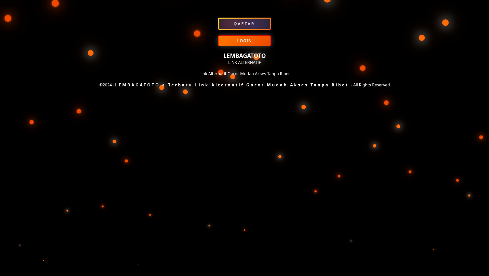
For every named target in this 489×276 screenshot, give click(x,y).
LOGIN (244, 41)
